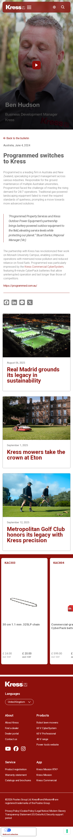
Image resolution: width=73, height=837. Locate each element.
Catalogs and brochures (18, 780)
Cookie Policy (27, 811)
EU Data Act (39, 814)
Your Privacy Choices (22, 830)
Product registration (15, 769)
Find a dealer (12, 728)
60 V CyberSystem (46, 728)
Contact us (11, 739)
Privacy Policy (12, 811)
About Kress (12, 722)
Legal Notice (41, 811)
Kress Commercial (46, 780)
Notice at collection (10, 834)
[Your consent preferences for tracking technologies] (67, 831)
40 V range (42, 739)
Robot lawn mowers (47, 722)
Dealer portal (12, 733)
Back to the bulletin (17, 138)
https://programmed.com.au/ (20, 285)
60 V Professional (46, 733)
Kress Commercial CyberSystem (44, 266)
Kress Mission (44, 774)
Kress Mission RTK (47, 769)
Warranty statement (16, 774)
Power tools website (47, 744)
